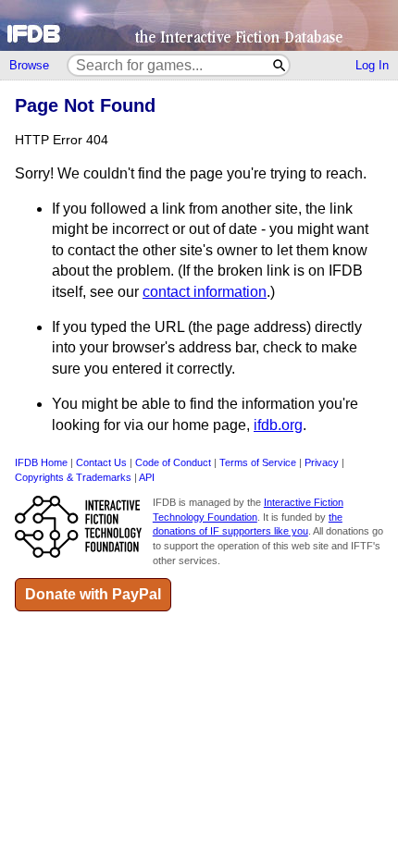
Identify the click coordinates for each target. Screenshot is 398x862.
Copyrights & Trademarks (73, 477)
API (147, 477)
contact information (205, 292)
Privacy (322, 462)
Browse (29, 65)
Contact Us (101, 462)
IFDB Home (41, 462)
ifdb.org (278, 425)
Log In (372, 65)
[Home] (199, 25)
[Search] (280, 65)
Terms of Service (257, 462)
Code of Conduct (173, 462)
